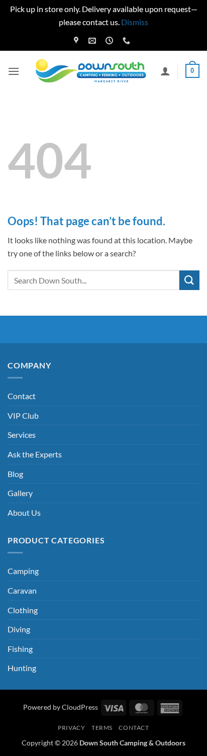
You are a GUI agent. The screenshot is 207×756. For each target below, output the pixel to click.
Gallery (20, 493)
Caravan (22, 590)
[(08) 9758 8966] (128, 41)
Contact (22, 396)
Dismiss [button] (134, 22)
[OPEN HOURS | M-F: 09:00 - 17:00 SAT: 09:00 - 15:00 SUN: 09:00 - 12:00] (111, 41)
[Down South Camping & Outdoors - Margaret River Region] (92, 71)
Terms (102, 727)
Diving (19, 629)
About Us (24, 512)
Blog (15, 474)
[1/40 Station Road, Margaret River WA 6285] (77, 41)
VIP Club (23, 415)
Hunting (22, 668)
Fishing (20, 648)
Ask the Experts (35, 454)
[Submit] (189, 280)
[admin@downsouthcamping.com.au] (93, 41)
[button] (14, 71)
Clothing (23, 610)
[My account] (165, 71)
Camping (23, 571)
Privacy (71, 727)
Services (22, 434)
